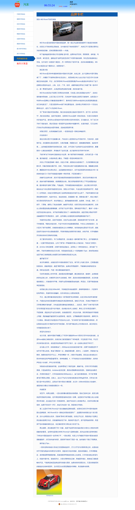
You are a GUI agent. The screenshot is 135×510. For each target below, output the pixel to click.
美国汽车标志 (21, 29)
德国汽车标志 (21, 19)
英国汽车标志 (21, 44)
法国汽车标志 (21, 39)
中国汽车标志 (21, 14)
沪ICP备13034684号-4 (81, 501)
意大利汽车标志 (21, 48)
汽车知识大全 (22, 59)
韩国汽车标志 (21, 34)
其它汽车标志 (21, 53)
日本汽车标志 (21, 24)
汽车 (17, 4)
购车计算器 (22, 63)
